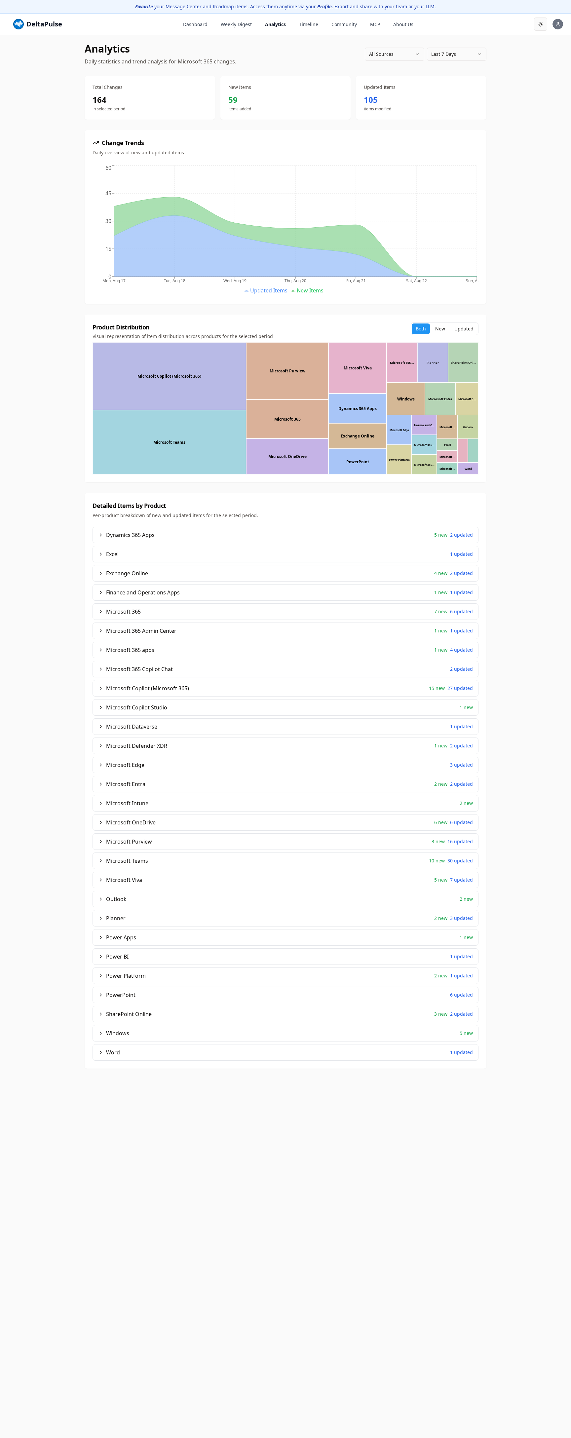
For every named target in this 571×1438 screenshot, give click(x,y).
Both (421, 328)
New (440, 328)
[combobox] (394, 54)
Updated (464, 328)
